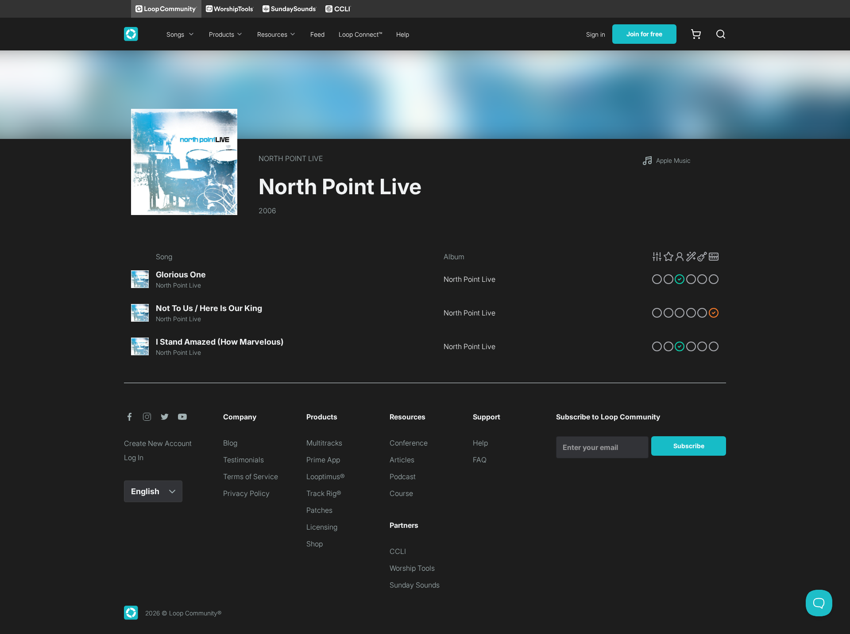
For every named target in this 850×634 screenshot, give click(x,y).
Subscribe (688, 446)
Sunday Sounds (415, 584)
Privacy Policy (246, 493)
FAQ (480, 459)
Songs (175, 34)
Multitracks (324, 442)
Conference (409, 442)
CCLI (398, 551)
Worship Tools (412, 568)
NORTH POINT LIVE (291, 158)
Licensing (321, 527)
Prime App (323, 459)
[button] (685, 256)
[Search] (720, 34)
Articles (402, 459)
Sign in (595, 34)
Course (401, 493)
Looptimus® (325, 476)
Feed (317, 34)
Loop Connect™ (360, 34)
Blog (230, 442)
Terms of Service (250, 476)
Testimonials (243, 459)
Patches (319, 510)
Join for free (644, 34)
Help (402, 34)
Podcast (403, 476)
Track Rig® (323, 493)
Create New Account (158, 443)
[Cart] (696, 34)
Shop (314, 543)
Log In (133, 457)
